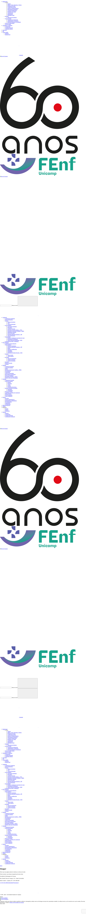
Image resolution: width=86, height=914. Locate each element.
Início (1, 865)
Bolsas (9, 348)
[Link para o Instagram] (28, 315)
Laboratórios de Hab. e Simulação (12, 341)
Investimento (10, 390)
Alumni (4, 406)
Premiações (7, 411)
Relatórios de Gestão (12, 11)
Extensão (4, 379)
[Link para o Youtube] (47, 315)
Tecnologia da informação (13, 19)
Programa (7, 357)
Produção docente (8, 363)
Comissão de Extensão (9, 380)
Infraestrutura (10, 14)
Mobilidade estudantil (12, 332)
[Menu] (9, 427)
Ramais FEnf (7, 34)
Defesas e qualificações (12, 349)
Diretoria (7, 16)
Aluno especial (10, 356)
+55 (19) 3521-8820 (4, 882)
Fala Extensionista (8, 395)
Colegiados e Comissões (7, 25)
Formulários (10, 351)
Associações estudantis (12, 326)
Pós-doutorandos (8, 401)
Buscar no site (15, 305)
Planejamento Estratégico (13, 9)
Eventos (9, 385)
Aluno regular (10, 355)
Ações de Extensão (9, 381)
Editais (6, 368)
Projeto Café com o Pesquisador (11, 377)
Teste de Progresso (11, 335)
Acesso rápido (5, 32)
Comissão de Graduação (10, 318)
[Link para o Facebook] (9, 315)
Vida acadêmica (8, 325)
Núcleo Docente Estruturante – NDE (15, 340)
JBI (3, 31)
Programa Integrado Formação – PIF (15, 334)
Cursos (9, 384)
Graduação (5, 317)
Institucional (5, 1)
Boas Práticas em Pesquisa (10, 374)
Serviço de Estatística (9, 375)
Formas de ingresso (11, 322)
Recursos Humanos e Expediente (14, 22)
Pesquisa (4, 365)
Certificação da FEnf (12, 7)
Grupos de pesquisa (11, 360)
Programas (10, 383)
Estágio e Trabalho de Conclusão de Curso (16, 338)
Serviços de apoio (11, 333)
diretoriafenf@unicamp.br (13, 882)
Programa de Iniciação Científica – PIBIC (16, 331)
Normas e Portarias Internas (13, 8)
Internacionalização (6, 405)
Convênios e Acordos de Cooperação (12, 392)
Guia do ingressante (11, 324)
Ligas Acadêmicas (8, 396)
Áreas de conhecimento (9, 23)
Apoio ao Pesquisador (9, 373)
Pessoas (4, 397)
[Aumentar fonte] (9, 45)
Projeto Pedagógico (9, 319)
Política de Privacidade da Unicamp (17, 902)
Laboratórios (7, 372)
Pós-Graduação (6, 342)
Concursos (5, 30)
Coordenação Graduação (10, 416)
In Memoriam (7, 404)
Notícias (6, 409)
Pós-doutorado (8, 371)
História (9, 3)
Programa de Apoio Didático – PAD (15, 330)
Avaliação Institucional (12, 10)
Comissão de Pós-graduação (10, 343)
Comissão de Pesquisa (9, 366)
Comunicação (10, 12)
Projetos (9, 382)
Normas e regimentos (12, 346)
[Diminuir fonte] (28, 45)
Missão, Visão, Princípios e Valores (15, 5)
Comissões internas (9, 28)
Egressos (7, 364)
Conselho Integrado (9, 27)
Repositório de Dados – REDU (11, 376)
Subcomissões (8, 336)
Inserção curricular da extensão (11, 388)
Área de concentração (12, 358)
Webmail (7, 33)
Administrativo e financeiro (13, 20)
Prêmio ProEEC (8, 393)
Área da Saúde (8, 24)
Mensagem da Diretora (12, 17)
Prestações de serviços (12, 387)
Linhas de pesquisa (11, 359)
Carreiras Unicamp (11, 328)
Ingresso (6, 320)
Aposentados (7, 403)
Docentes (7, 361)
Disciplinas (10, 327)
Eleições (4, 412)
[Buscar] (9, 677)
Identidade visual (11, 15)
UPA (9, 323)
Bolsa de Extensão (8, 391)
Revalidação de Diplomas (13, 339)
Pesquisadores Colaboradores (11, 400)
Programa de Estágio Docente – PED (15, 352)
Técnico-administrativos (10, 399)
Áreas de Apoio (8, 18)
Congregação (7, 26)
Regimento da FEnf (11, 6)
